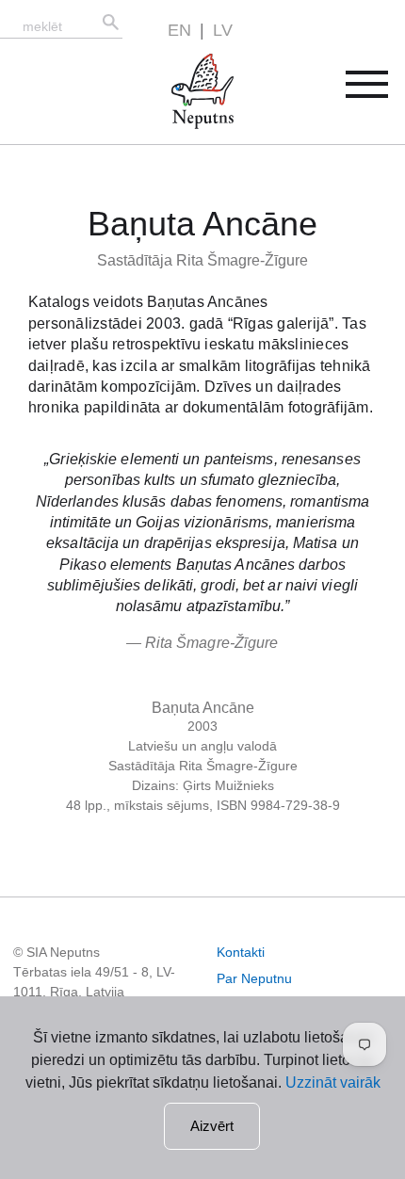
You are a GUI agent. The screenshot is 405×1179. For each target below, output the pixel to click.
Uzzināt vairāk (333, 1082)
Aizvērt (212, 1126)
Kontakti (241, 952)
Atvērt (379, 91)
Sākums (182, 65)
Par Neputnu (254, 978)
